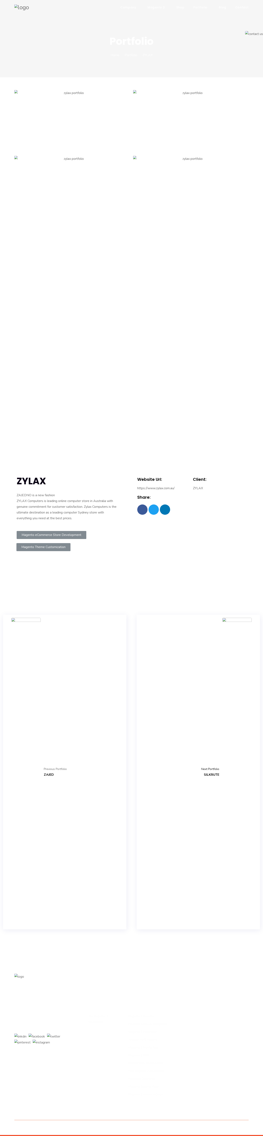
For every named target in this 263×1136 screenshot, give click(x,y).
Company (128, 7)
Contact (242, 7)
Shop (180, 7)
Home (115, 55)
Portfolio (200, 7)
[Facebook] (142, 509)
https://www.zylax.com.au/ (156, 488)
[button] (51, 535)
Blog (222, 7)
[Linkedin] (165, 509)
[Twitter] (154, 509)
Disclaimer (157, 1127)
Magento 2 (156, 7)
